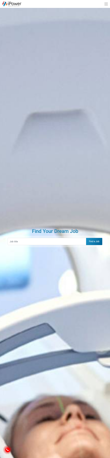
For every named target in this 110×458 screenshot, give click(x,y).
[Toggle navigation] (106, 4)
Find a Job (94, 241)
